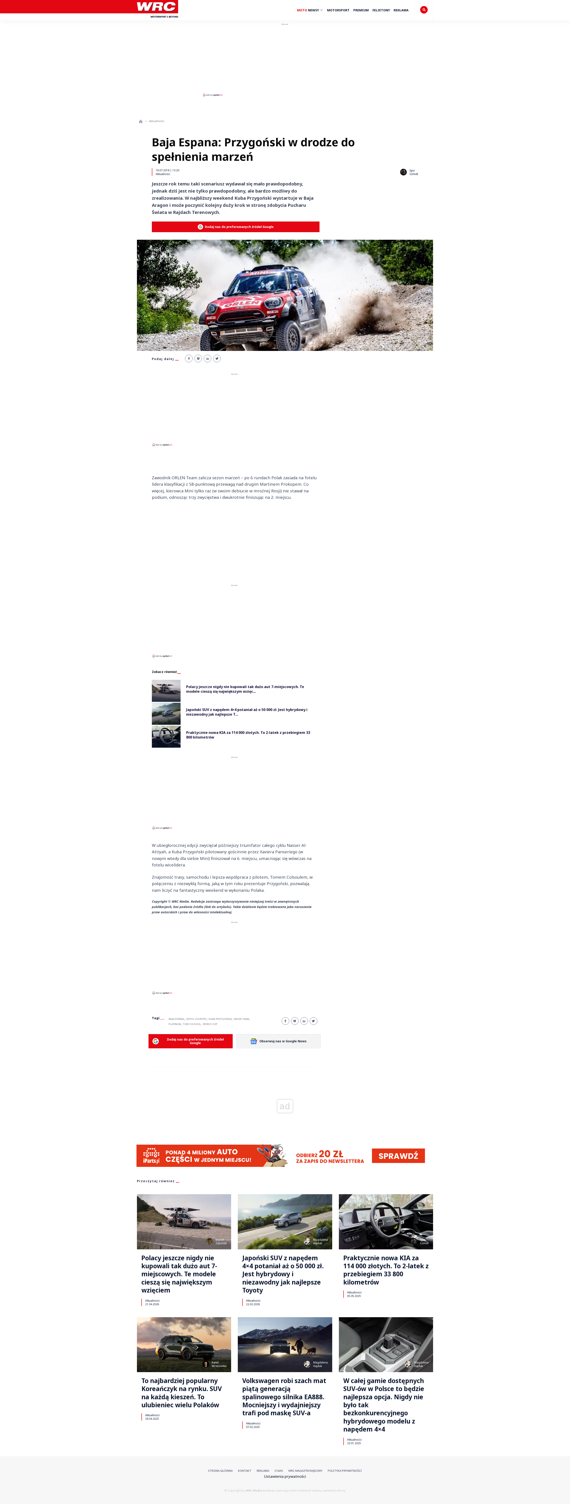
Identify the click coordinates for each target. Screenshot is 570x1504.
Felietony (381, 10)
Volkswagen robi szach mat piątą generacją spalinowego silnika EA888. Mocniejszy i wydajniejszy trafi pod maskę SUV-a (284, 1397)
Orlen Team (241, 1019)
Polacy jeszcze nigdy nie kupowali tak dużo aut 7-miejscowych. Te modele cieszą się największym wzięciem (179, 1274)
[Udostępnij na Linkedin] (207, 358)
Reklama (401, 10)
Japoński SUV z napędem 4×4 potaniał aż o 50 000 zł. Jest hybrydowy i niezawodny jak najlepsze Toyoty (283, 1274)
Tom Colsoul (192, 1024)
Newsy (308, 10)
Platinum (175, 1024)
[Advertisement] (285, 59)
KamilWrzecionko (219, 1364)
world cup (210, 1024)
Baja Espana (176, 1019)
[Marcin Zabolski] (209, 1241)
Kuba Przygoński (220, 1019)
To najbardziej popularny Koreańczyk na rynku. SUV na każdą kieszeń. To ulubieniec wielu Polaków (181, 1393)
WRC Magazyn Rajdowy (305, 1471)
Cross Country (196, 1019)
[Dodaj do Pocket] (198, 358)
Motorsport (338, 10)
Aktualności (163, 174)
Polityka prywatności (345, 1471)
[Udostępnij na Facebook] (189, 358)
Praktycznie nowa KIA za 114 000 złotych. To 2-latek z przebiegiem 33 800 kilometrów (386, 1270)
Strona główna (220, 1471)
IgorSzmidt (424, 1241)
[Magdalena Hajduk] (307, 1241)
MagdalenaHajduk (320, 1241)
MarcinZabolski (221, 1241)
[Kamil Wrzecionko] (205, 1364)
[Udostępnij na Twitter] (217, 358)
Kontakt (244, 1471)
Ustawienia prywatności (285, 1476)
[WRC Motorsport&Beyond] (157, 19)
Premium (361, 10)
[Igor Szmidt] (403, 172)
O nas (279, 1471)
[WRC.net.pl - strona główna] (141, 121)
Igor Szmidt (413, 172)
